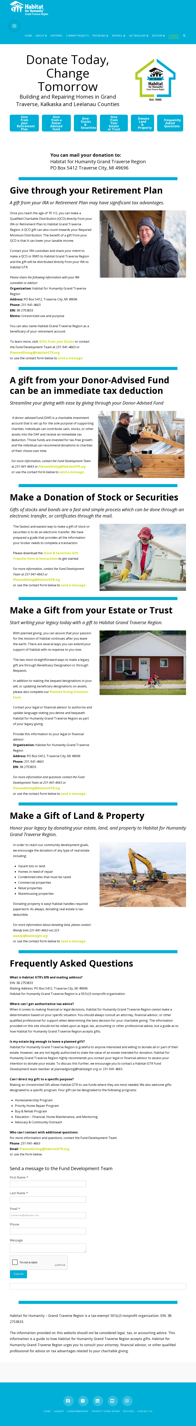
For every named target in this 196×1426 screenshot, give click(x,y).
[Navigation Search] (183, 29)
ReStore (128, 1411)
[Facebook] (68, 1401)
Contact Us (144, 1411)
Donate (59, 1411)
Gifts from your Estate (56, 341)
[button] (14, 26)
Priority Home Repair (106, 1411)
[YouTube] (113, 1401)
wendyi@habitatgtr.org (30, 936)
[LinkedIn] (98, 1401)
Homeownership (77, 1411)
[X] (83, 1401)
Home (47, 1411)
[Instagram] (127, 1401)
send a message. (70, 358)
